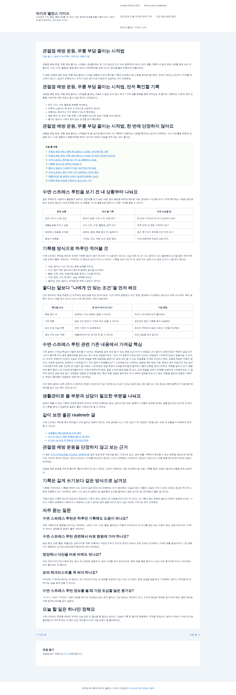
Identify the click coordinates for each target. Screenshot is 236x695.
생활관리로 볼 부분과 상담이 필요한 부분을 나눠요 (73, 176)
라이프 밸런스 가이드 (53, 13)
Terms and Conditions (155, 5)
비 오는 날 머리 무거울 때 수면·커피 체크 (68, 440)
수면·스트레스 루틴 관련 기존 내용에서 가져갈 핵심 (73, 172)
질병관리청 (84, 454)
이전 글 (41, 634)
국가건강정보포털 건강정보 (64, 454)
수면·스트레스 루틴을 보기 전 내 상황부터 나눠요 (72, 159)
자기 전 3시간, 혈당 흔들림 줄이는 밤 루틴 (69, 436)
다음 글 (195, 634)
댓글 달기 (47, 56)
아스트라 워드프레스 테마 (141, 688)
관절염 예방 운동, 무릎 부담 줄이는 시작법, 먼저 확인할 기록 (78, 151)
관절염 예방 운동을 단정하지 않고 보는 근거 (70, 180)
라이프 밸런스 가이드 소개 (133, 27)
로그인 (67, 653)
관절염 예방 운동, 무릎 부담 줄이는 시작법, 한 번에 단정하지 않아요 (81, 155)
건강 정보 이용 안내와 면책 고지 (136, 16)
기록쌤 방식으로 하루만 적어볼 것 (65, 164)
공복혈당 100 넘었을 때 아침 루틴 (64, 433)
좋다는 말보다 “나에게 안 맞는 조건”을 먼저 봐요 (72, 168)
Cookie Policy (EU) (130, 5)
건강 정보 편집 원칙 (166, 16)
